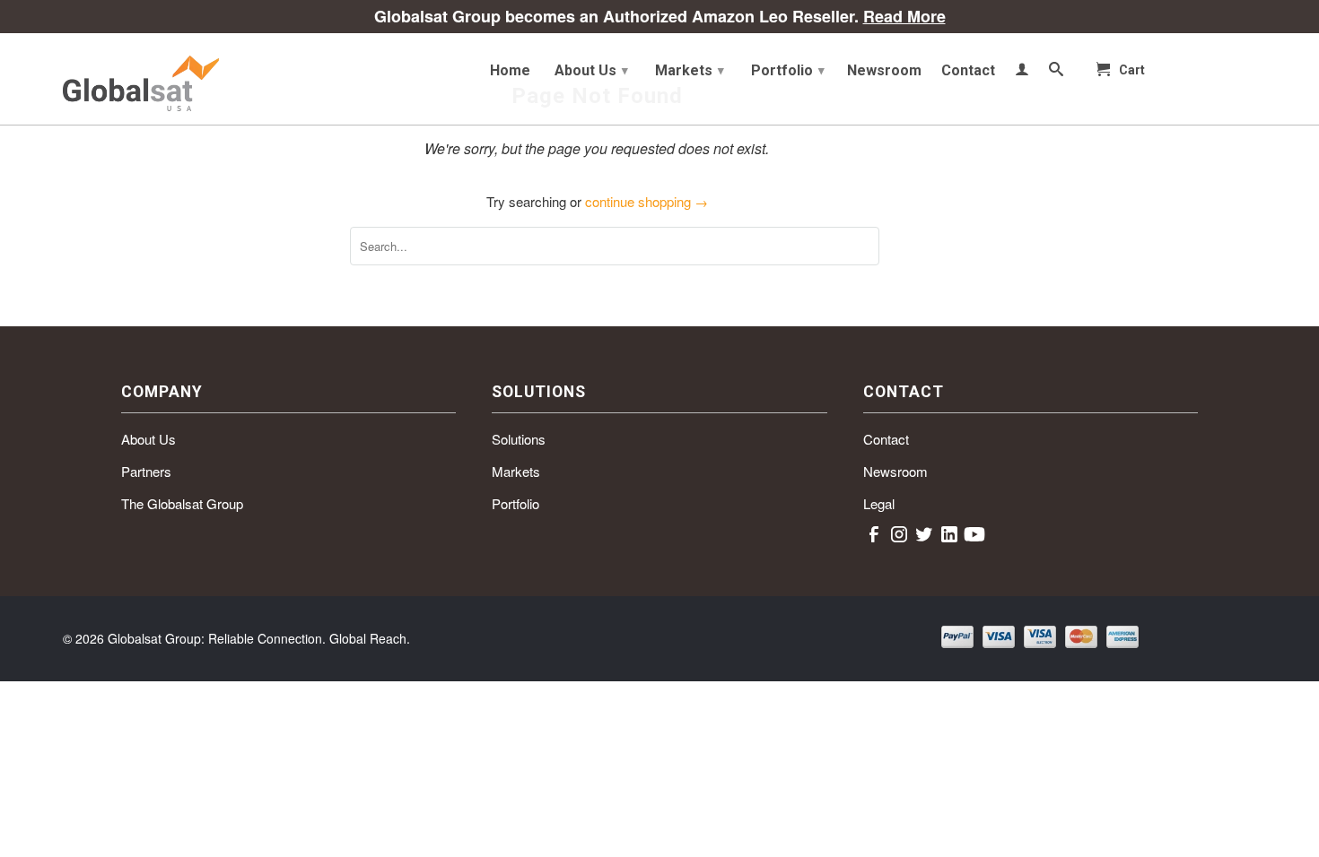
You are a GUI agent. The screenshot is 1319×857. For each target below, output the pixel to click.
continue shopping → (646, 201)
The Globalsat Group (182, 503)
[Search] (1056, 72)
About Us (591, 70)
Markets (689, 70)
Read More (904, 16)
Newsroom (884, 71)
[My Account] (1022, 72)
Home (510, 71)
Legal (879, 503)
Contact (968, 71)
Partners (146, 471)
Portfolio (788, 70)
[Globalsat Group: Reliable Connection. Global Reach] (193, 79)
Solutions (519, 438)
